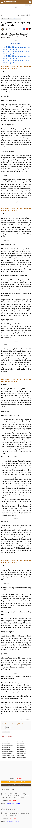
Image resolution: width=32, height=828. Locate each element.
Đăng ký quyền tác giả (21, 757)
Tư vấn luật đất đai (6, 749)
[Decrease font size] (27, 15)
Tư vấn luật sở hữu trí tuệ (7, 745)
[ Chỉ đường (20, 797)
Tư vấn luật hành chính (7, 753)
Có (3, 727)
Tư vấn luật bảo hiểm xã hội (8, 751)
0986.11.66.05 (12, 800)
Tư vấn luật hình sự (21, 745)
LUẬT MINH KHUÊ (12, 2)
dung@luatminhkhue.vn (12, 821)
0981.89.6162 (12, 818)
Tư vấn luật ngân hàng (21, 755)
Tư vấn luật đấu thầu (21, 753)
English (28, 5)
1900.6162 (19, 778)
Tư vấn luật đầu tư (21, 741)
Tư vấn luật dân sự (6, 747)
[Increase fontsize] (30, 15)
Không (8, 727)
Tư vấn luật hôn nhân (21, 749)
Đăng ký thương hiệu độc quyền (8, 757)
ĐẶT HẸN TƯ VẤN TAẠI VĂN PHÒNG (16, 785)
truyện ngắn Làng (6, 731)
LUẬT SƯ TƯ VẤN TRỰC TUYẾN (16, 781)
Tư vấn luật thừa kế (21, 747)
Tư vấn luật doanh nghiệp (7, 741)
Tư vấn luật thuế (20, 743)
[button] (30, 29)
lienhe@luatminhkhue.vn (13, 803)
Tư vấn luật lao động (6, 743)
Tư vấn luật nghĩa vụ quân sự (8, 755)
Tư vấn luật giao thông (21, 751)
